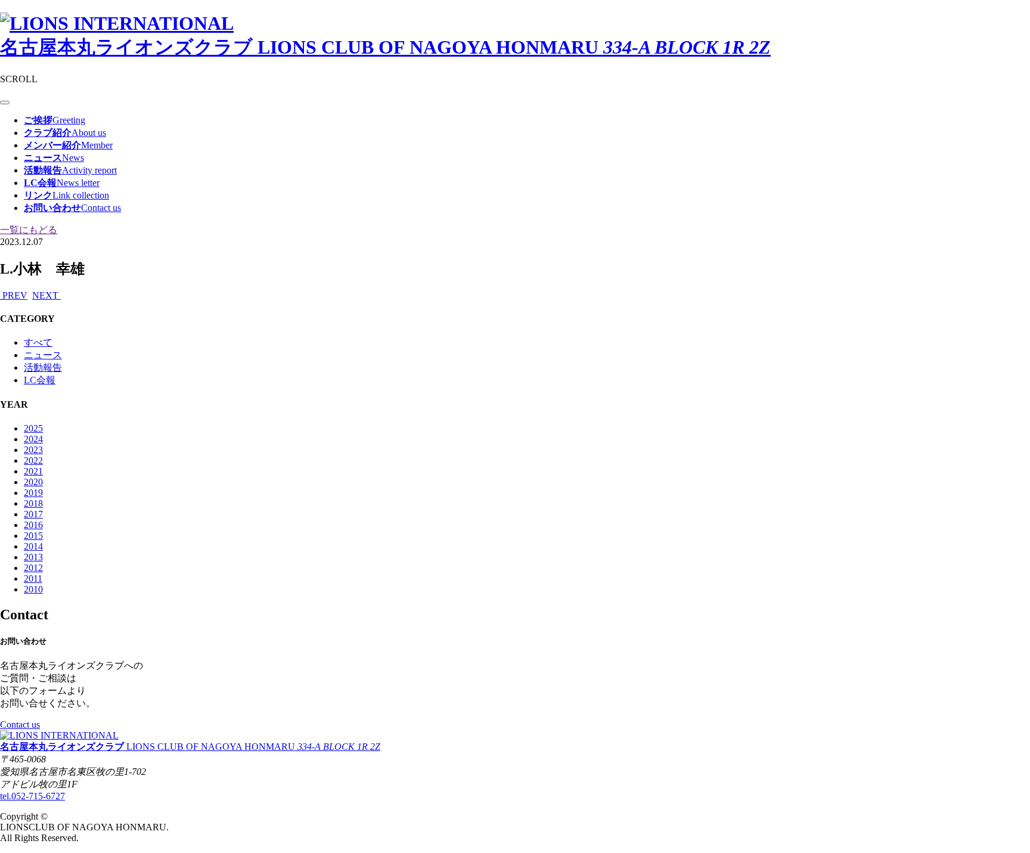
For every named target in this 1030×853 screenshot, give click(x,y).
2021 (33, 471)
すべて (38, 342)
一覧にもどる (28, 230)
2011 (33, 578)
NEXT (46, 295)
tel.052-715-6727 (32, 796)
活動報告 (43, 367)
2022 (33, 460)
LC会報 (39, 380)
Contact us (20, 724)
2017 (33, 514)
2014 (33, 546)
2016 (33, 525)
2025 (33, 428)
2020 (33, 482)
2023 (33, 450)
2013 (33, 557)
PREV (13, 295)
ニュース (43, 355)
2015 (33, 536)
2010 (33, 589)
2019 (33, 493)
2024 (33, 439)
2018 (33, 503)
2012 (33, 568)
